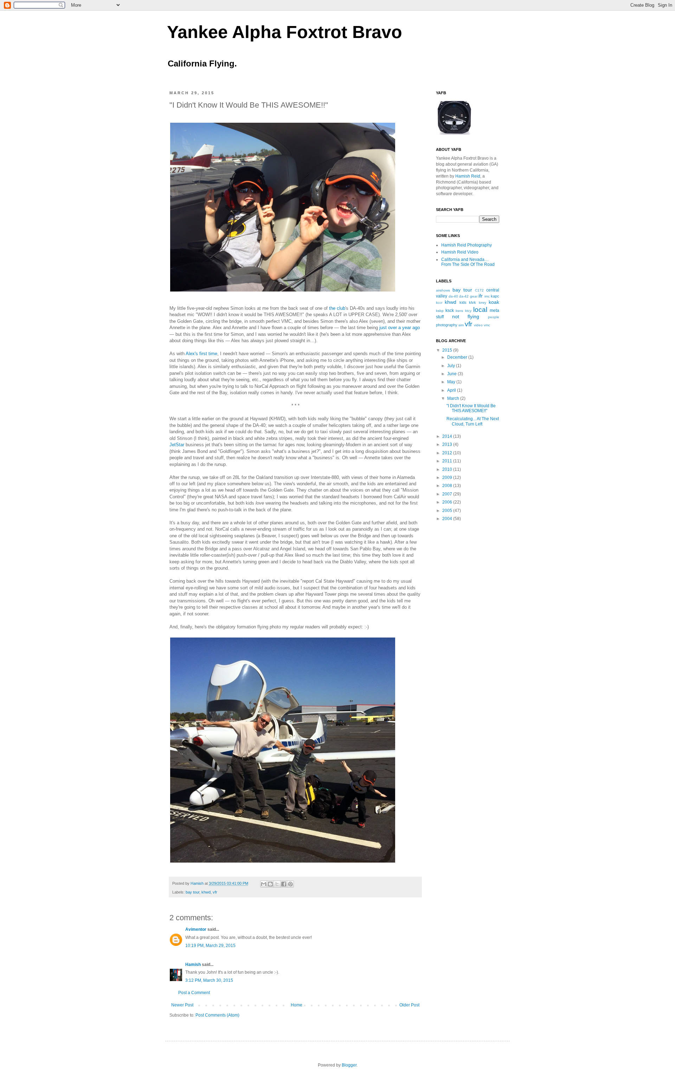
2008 (447, 485)
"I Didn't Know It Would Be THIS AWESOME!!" (471, 408)
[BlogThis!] (270, 884)
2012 (447, 452)
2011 (447, 461)
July (451, 365)
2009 (447, 477)
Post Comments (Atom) (217, 1015)
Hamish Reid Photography (466, 245)
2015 (447, 350)
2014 (447, 436)
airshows (443, 290)
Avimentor (195, 929)
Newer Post (182, 1005)
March (453, 398)
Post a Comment (194, 992)
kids (463, 302)
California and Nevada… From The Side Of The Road (468, 262)
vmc (487, 325)
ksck (449, 310)
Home (296, 1005)
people (493, 317)
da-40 (453, 296)
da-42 (464, 296)
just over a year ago (399, 327)
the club (337, 308)
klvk (472, 302)
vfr (215, 892)
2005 (447, 510)
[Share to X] (277, 884)
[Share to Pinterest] (290, 884)
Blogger (349, 1065)
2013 (447, 444)
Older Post (409, 1005)
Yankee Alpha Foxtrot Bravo (284, 32)
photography (446, 325)
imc (487, 296)
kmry (482, 303)
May (451, 381)
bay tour (192, 892)
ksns (459, 311)
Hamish (198, 883)
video (478, 325)
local (480, 309)
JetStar (176, 444)
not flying (466, 316)
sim (461, 325)
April (452, 390)
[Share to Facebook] (283, 884)
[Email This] (263, 884)
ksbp (440, 311)
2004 (447, 518)
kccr (439, 303)
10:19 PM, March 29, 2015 (210, 945)
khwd (206, 892)
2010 (447, 469)
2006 (447, 502)
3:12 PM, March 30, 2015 (209, 980)
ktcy (468, 311)
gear (473, 296)
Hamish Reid (467, 176)
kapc (495, 296)
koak (494, 302)
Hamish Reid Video (459, 252)
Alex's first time (201, 353)
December (457, 357)
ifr (480, 296)
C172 (479, 290)
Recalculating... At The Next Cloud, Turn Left (472, 421)
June (452, 373)
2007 (447, 494)
